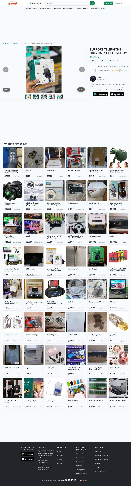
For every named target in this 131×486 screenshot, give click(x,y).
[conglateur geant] (97, 190)
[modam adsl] (55, 157)
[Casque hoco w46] (12, 322)
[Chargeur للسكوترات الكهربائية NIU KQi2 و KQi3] (12, 157)
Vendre (59, 452)
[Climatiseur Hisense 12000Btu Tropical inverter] (55, 190)
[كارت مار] (34, 157)
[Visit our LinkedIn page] (75, 480)
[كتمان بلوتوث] (97, 256)
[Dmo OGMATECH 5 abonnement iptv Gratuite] (76, 355)
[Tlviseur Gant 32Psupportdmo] (12, 223)
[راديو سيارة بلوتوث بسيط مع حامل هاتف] (12, 256)
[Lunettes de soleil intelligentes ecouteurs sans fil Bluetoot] (118, 190)
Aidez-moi (98, 452)
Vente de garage (81, 474)
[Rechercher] (92, 3)
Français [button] (84, 480)
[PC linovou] (118, 289)
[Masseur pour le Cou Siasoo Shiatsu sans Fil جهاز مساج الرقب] (118, 157)
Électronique (57, 8)
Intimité (97, 463)
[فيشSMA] (118, 322)
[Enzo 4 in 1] (55, 355)
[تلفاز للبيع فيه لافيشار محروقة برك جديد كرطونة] (97, 355)
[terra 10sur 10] (76, 256)
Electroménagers (68, 8)
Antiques (85, 8)
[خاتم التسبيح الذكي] (34, 388)
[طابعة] (118, 223)
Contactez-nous (100, 471)
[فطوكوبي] (34, 355)
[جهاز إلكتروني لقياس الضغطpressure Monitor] (55, 256)
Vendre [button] (109, 3)
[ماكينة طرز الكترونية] (76, 157)
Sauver (125, 70)
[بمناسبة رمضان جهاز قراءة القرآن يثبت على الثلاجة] (34, 289)
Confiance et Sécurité (102, 459)
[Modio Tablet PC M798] (118, 388)
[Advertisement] (65, 26)
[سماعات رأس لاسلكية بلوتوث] (12, 388)
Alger (107, 66)
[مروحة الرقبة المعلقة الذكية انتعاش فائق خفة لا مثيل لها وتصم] (34, 190)
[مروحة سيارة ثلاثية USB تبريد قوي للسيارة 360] (55, 223)
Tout (104, 8)
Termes (97, 467)
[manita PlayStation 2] (97, 322)
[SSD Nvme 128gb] (34, 322)
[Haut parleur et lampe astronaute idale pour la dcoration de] (12, 289)
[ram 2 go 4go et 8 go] (97, 388)
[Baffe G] (76, 289)
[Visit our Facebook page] (72, 480)
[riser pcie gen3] (76, 190)
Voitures (78, 8)
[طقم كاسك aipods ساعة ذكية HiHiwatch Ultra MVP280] (76, 223)
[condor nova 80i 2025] (12, 355)
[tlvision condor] (34, 256)
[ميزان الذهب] (55, 388)
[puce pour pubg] (76, 388)
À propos (60, 455)
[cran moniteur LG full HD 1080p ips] (97, 157)
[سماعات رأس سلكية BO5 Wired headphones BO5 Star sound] (118, 256)
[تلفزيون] (34, 223)
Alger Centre (113, 66)
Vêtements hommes (45, 8)
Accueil (5, 43)
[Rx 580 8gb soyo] (55, 322)
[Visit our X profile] (69, 480)
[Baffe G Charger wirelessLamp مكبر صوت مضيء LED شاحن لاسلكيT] (55, 289)
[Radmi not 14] (76, 322)
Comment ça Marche (102, 455)
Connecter (118, 3)
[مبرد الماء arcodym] (97, 223)
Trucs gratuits (94, 8)
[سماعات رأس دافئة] (118, 355)
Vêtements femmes (31, 8)
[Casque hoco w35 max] (97, 289)
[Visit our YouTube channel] (65, 480)
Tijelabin (61, 480)
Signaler (116, 70)
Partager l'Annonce (103, 70)
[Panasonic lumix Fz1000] (12, 190)
